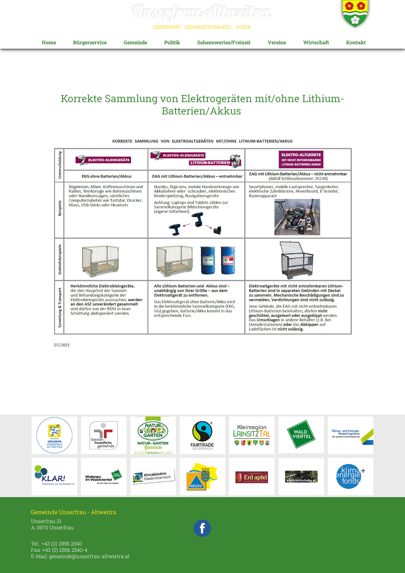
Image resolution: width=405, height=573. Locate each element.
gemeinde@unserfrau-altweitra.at (89, 556)
